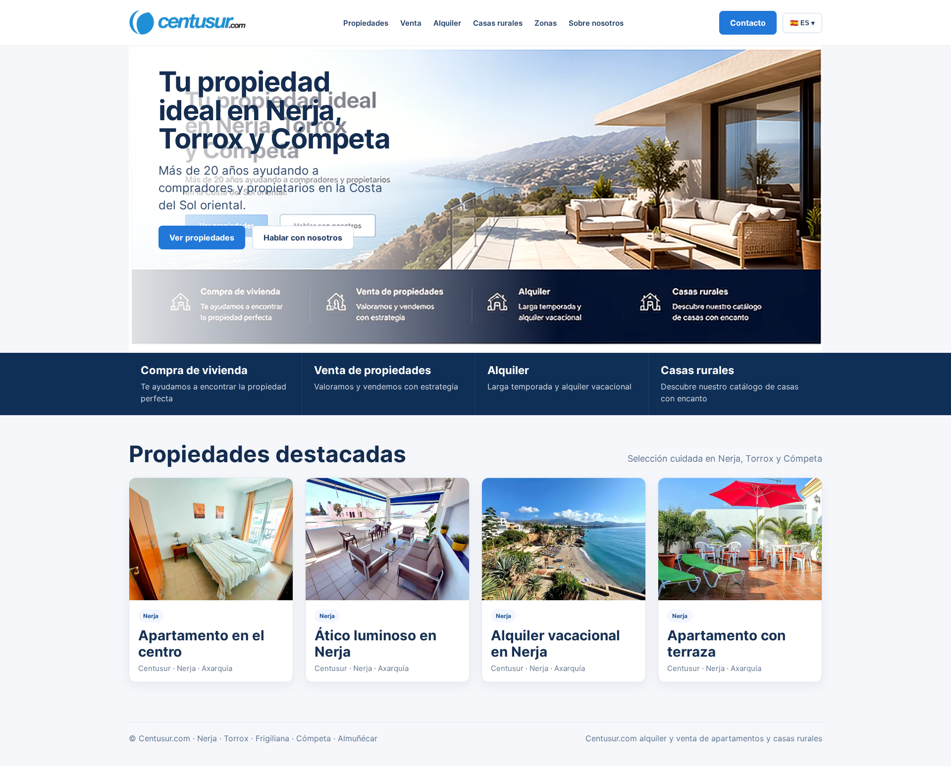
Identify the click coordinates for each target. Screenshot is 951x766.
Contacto (748, 23)
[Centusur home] (188, 22)
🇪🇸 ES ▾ (802, 23)
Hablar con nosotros (303, 237)
